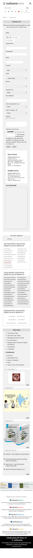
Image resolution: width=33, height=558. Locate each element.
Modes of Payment (12, 360)
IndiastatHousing (8, 258)
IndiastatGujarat (21, 277)
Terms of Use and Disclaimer (15, 365)
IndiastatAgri (7, 249)
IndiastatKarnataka (22, 287)
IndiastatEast (11, 316)
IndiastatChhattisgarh (9, 287)
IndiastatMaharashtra (9, 292)
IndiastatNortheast (11, 323)
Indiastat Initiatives (16, 497)
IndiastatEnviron (21, 254)
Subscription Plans (12, 333)
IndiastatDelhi (7, 289)
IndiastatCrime (7, 252)
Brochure (10, 355)
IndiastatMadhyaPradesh (23, 290)
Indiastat (9, 239)
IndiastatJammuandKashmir (23, 283)
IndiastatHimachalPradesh (23, 281)
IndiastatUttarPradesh (23, 302)
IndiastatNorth (12, 319)
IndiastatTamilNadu (22, 294)
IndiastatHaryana (21, 279)
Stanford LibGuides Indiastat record (15, 464)
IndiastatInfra (7, 262)
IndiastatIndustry (8, 260)
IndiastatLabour (21, 256)
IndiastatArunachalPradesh (9, 279)
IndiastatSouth (21, 316)
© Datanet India (16, 546)
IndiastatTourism (21, 262)
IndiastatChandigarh (9, 285)
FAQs (9, 362)
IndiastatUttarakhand (22, 300)
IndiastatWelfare (8, 265)
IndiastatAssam (8, 281)
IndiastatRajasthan (9, 305)
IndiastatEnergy (21, 252)
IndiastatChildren (8, 251)
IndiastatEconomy (22, 249)
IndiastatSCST (21, 260)
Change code (20, 132)
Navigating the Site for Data (15, 338)
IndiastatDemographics (9, 254)
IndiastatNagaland (9, 300)
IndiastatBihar (7, 283)
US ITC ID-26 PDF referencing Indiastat (16, 469)
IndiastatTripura (21, 298)
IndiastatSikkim (21, 292)
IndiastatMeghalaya (9, 296)
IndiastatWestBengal (22, 304)
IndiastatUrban (8, 264)
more (27, 385)
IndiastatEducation (22, 251)
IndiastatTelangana (22, 296)
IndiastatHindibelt (22, 323)
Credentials (10, 349)
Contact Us (12, 17)
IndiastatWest (21, 319)
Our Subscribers (12, 340)
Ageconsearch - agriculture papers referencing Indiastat (15, 460)
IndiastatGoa (7, 290)
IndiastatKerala (21, 289)
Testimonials (11, 347)
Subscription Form (12, 358)
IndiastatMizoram (8, 298)
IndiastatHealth (8, 256)
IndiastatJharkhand (22, 285)
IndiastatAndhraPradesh (9, 277)
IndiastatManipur (8, 294)
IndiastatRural (21, 258)
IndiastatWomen (8, 267)
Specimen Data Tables (14, 335)
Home (4, 17)
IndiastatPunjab (8, 304)
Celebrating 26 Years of (17, 538)
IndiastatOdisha (8, 302)
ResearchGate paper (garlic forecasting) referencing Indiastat (16, 455)
